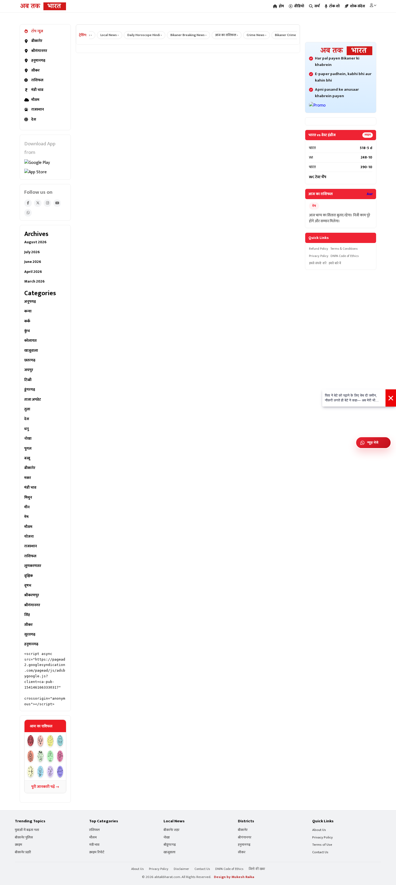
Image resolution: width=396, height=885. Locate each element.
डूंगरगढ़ (29, 390)
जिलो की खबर (257, 869)
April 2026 (33, 272)
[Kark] (60, 741)
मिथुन (28, 497)
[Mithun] (50, 741)
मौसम (35, 100)
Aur (370, 194)
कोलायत (30, 341)
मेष (26, 517)
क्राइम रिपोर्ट (96, 852)
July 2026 (32, 252)
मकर (27, 478)
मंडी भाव (37, 90)
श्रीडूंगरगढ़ (170, 845)
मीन (27, 507)
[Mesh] (30, 741)
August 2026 (35, 242)
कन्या (28, 311)
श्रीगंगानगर (39, 51)
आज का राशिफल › (219, 35)
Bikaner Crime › (279, 35)
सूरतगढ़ (29, 634)
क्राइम (18, 845)
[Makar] (40, 772)
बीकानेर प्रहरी (23, 852)
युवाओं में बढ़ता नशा (27, 830)
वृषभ (27, 585)
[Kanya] (40, 756)
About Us (319, 830)
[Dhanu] (30, 772)
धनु (26, 429)
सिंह (27, 615)
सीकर (35, 70)
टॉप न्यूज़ (37, 31)
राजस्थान (37, 109)
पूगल (28, 449)
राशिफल (37, 80)
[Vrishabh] (40, 741)
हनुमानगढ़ (38, 61)
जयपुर (28, 370)
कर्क (27, 321)
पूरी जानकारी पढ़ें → (45, 787)
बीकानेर (36, 41)
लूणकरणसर (32, 566)
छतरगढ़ (29, 360)
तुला (27, 409)
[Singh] (30, 756)
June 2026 (32, 262)
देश (33, 119)
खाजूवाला (31, 351)
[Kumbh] (50, 772)
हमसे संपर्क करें (317, 263)
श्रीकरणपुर (31, 595)
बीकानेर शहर (171, 830)
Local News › (102, 35)
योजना (29, 537)
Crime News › (249, 35)
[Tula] (50, 756)
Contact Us (320, 852)
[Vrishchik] (60, 756)
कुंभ (27, 331)
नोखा (28, 439)
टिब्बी (28, 380)
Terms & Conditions (343, 248)
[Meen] (60, 772)
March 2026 (34, 281)
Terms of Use (322, 845)
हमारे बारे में (335, 263)
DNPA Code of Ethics (345, 256)
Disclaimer (181, 869)
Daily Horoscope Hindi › (137, 35)
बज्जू (27, 458)
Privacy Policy (318, 256)
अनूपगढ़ (30, 302)
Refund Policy (318, 248)
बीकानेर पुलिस (24, 837)
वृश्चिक (28, 576)
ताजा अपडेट (32, 400)
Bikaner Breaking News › (181, 35)
